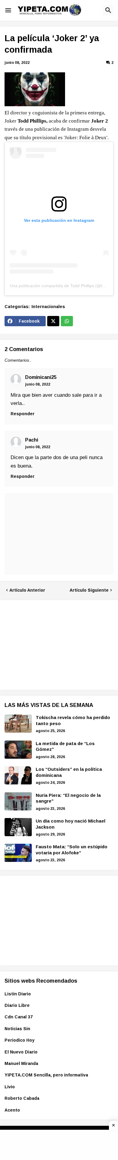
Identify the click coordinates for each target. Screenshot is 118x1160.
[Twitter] (53, 321)
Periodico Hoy (19, 1040)
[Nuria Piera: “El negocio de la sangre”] (18, 801)
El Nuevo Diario (21, 1052)
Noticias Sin (17, 1028)
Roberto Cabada (22, 1098)
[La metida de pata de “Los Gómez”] (18, 750)
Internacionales (48, 306)
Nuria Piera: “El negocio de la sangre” (68, 798)
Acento (12, 1110)
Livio (10, 1086)
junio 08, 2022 (37, 384)
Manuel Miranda (21, 1063)
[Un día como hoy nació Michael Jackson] (18, 827)
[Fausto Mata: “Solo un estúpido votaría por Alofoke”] (18, 853)
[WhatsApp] (67, 321)
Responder (22, 413)
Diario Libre (17, 1005)
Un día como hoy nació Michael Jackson (70, 824)
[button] (8, 10)
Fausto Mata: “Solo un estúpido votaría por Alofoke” (71, 849)
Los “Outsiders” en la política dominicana (69, 772)
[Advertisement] (50, 644)
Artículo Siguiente (89, 590)
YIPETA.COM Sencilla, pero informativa (46, 1075)
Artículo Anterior (27, 590)
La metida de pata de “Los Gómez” (65, 746)
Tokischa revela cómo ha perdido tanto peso (73, 720)
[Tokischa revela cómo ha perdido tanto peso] (18, 724)
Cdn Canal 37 (19, 1016)
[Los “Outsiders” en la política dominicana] (18, 775)
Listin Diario (18, 993)
